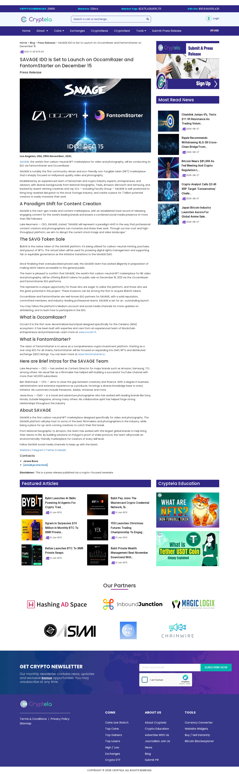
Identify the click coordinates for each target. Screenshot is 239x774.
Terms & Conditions (33, 719)
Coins (58, 31)
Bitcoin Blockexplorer (199, 741)
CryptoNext (122, 31)
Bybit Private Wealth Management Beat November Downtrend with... (129, 553)
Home (26, 31)
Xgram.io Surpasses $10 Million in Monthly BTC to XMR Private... (61, 528)
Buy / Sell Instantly (197, 735)
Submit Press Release (166, 31)
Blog (32, 43)
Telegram (38, 450)
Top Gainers (113, 735)
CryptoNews (99, 31)
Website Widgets (196, 729)
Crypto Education (157, 729)
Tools (140, 31)
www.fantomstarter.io (91, 354)
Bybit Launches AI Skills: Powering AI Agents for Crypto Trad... (60, 503)
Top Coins (112, 729)
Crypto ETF (113, 760)
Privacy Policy (60, 719)
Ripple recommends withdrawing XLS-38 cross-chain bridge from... (199, 142)
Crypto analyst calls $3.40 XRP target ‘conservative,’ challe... (199, 189)
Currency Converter (199, 723)
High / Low (112, 747)
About (40, 31)
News (148, 747)
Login (215, 18)
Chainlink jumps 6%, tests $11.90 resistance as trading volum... (199, 119)
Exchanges (77, 31)
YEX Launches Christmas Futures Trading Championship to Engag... (127, 528)
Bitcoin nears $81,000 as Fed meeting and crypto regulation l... (198, 165)
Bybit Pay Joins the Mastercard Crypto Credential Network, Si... (130, 503)
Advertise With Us (157, 735)
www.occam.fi (87, 332)
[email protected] (35, 465)
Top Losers (112, 741)
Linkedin (61, 450)
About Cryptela (155, 723)
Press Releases (46, 43)
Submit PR (152, 760)
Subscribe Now (216, 667)
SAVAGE (24, 162)
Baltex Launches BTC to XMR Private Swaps (64, 551)
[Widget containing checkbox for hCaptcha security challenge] (165, 679)
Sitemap (25, 723)
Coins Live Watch (116, 723)
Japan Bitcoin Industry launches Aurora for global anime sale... (196, 212)
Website (25, 450)
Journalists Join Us (157, 741)
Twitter (50, 450)
